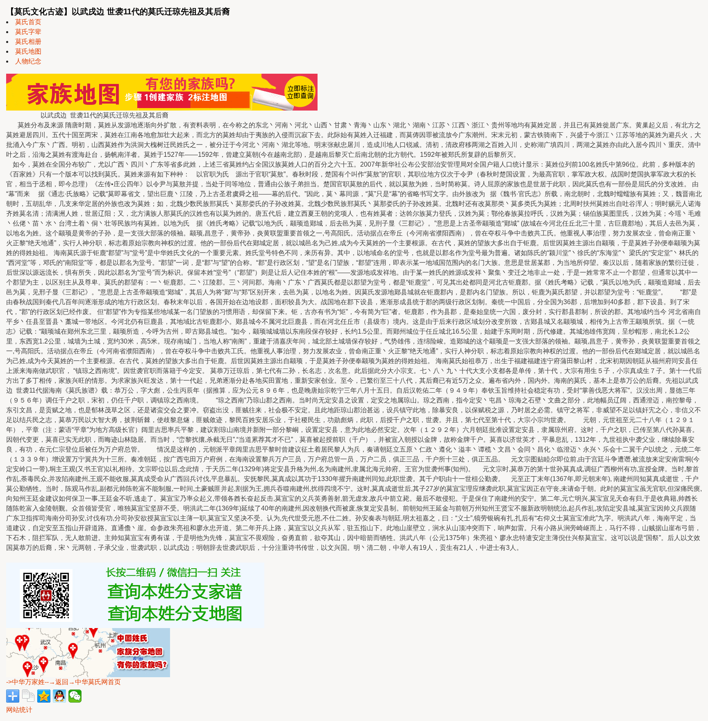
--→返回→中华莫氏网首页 (83, 681)
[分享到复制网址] (28, 696)
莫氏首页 (28, 21)
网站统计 (19, 709)
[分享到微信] (75, 696)
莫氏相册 (28, 41)
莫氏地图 (28, 51)
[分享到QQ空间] (43, 696)
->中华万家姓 (25, 681)
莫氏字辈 (28, 31)
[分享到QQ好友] (59, 696)
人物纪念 (28, 61)
